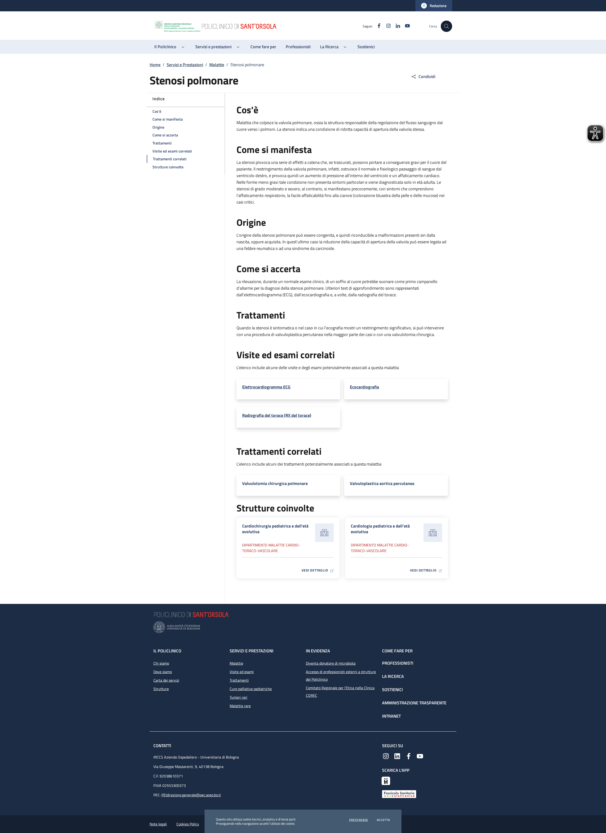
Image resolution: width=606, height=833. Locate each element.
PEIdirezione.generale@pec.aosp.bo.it (191, 795)
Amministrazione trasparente (414, 703)
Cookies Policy (187, 824)
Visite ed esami (242, 672)
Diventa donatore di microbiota (331, 663)
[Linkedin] (397, 756)
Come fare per (397, 651)
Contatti (162, 745)
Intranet (391, 716)
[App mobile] (386, 780)
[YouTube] (420, 756)
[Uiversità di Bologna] (303, 627)
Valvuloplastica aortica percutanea (382, 483)
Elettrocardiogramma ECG (266, 387)
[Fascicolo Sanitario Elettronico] (399, 794)
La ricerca (393, 676)
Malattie (216, 64)
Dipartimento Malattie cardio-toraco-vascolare (271, 548)
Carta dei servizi (166, 680)
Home (155, 64)
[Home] (258, 26)
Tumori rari (238, 697)
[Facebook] (408, 756)
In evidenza (318, 651)
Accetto (383, 820)
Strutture (161, 689)
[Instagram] (386, 756)
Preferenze (358, 820)
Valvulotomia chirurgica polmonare (275, 483)
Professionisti (397, 663)
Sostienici (392, 689)
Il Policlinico (167, 651)
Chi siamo (161, 663)
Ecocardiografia (364, 387)
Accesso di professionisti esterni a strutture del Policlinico (341, 675)
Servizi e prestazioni (251, 651)
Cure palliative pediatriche (251, 689)
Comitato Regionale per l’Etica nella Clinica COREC (340, 691)
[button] (433, 5)
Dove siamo (162, 672)
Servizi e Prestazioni (185, 64)
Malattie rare (240, 706)
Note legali (158, 824)
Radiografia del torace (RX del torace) (276, 415)
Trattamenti (239, 680)
